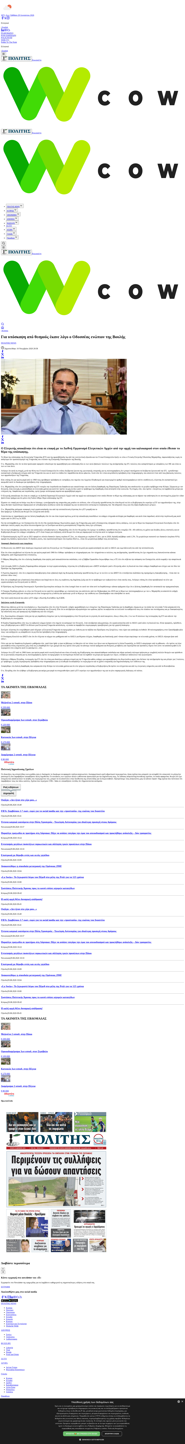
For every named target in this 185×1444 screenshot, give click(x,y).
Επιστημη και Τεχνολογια (16, 1324)
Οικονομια (10, 1312)
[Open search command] (3, 243)
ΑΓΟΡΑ (9, 230)
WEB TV (5, 40)
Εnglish (4, 27)
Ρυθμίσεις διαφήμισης (96, 1426)
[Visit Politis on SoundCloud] (17, 1298)
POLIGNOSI (6, 38)
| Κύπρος (4, 331)
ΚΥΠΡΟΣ (10, 211)
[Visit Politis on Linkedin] (11, 1298)
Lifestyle (9, 1348)
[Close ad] (3, 1272)
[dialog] (92, 1421)
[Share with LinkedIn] (2, 357)
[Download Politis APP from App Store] (5, 1301)
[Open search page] (2, 325)
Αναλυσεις (10, 1337)
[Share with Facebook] (2, 351)
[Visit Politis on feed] (20, 1298)
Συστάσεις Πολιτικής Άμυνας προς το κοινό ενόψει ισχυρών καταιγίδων (38, 888)
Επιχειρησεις (11, 1315)
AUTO (9, 226)
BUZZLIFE (11, 223)
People (8, 1352)
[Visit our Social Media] (2, 19)
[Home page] (2, 328)
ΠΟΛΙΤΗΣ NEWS (13, 207)
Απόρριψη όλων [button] (112, 1434)
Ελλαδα (9, 1317)
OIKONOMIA (12, 215)
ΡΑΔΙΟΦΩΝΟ (7, 33)
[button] (92, 1439)
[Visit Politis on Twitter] (5, 1298)
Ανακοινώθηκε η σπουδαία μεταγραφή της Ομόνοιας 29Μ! (31, 866)
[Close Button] (3, 1269)
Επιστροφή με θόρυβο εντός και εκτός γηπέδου (25, 855)
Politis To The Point (9, 42)
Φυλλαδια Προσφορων (15, 1370)
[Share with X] (2, 354)
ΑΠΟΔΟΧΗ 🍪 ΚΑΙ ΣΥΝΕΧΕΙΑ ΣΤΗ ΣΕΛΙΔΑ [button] (81, 1434)
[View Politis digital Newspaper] (92, 1182)
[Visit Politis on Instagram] (8, 1298)
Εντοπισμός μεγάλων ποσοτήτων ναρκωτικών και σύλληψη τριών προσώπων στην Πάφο (46, 844)
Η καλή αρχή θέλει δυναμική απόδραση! (22, 899)
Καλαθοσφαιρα (12, 1385)
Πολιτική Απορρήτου (115, 1428)
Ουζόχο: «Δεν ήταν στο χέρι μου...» (19, 800)
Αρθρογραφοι (11, 1339)
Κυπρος (9, 1308)
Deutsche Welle (12, 1326)
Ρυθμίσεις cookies (100, 1428)
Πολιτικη (9, 1310)
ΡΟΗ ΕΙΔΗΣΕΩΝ (8, 35)
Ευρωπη (9, 1319)
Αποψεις (9, 1392)
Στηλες (9, 1334)
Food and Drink (12, 1354)
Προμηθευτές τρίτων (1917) (90, 1416)
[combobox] (178, 1401)
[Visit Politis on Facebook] (2, 1298)
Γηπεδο (9, 234)
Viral (8, 1350)
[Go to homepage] (16, 59)
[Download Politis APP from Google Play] (13, 1301)
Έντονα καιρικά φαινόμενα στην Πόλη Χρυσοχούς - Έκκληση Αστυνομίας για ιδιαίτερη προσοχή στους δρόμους (58, 822)
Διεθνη (9, 1383)
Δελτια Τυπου (11, 1367)
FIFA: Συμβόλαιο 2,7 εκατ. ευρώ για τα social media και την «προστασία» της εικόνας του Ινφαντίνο (53, 811)
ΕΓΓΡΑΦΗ (5, 1287)
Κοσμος (9, 1321)
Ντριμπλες (10, 1389)
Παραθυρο (11, 238)
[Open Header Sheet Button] (3, 54)
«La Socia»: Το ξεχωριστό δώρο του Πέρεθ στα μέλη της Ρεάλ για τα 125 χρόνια (42, 877)
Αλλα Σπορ (10, 1387)
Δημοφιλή (8, 793)
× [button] (182, 1401)
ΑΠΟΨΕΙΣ (11, 219)
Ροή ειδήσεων (10, 787)
